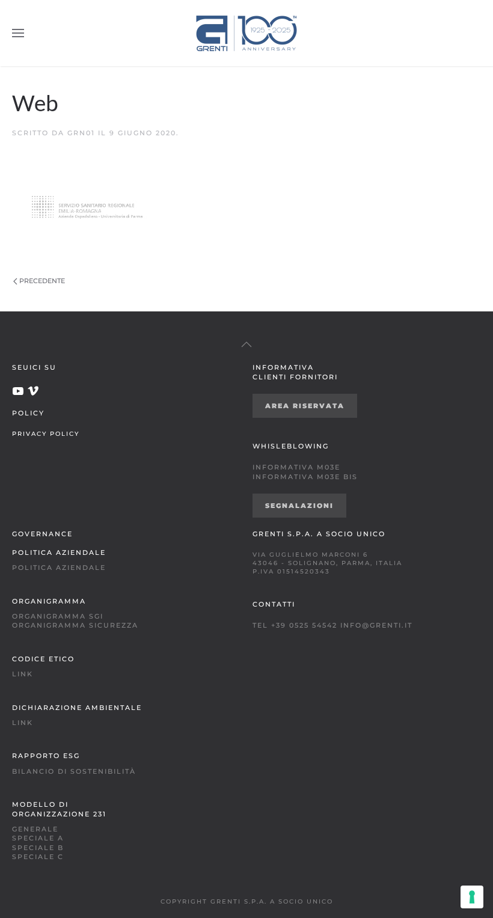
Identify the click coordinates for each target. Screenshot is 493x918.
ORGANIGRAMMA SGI (57, 616)
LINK (22, 674)
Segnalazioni (299, 505)
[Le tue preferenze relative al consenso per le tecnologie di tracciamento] (472, 897)
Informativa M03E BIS (305, 477)
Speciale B (38, 847)
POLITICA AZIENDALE (59, 567)
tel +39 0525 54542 (295, 625)
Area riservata (304, 406)
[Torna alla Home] (246, 33)
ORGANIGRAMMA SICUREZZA (75, 625)
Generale (35, 829)
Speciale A (38, 838)
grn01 (81, 133)
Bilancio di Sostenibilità (74, 771)
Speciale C (38, 856)
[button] (18, 33)
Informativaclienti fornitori (295, 372)
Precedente (42, 281)
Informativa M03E (296, 467)
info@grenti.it (376, 625)
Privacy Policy (45, 433)
